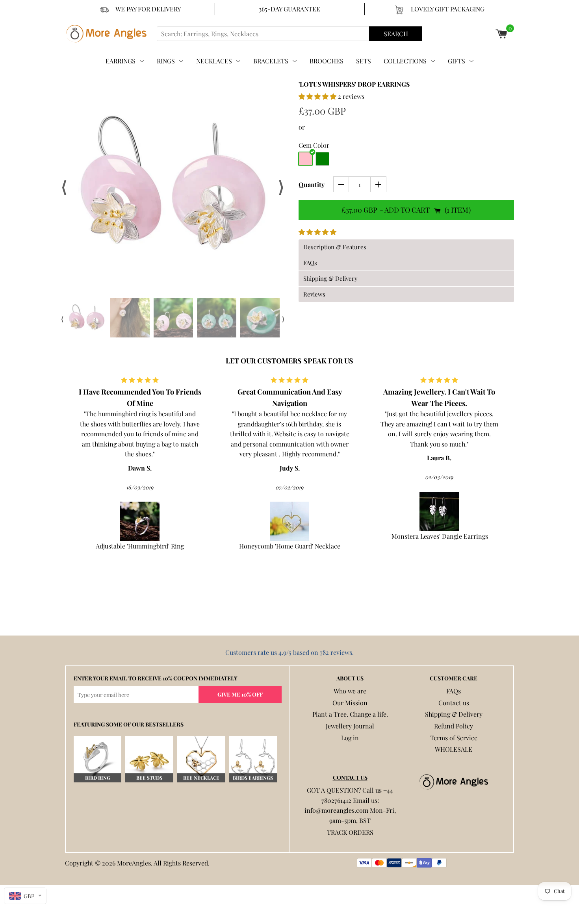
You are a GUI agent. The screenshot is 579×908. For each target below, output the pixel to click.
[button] (318, 96)
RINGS (166, 61)
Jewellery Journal (350, 726)
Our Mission (349, 703)
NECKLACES (214, 61)
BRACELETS (270, 61)
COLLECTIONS (405, 61)
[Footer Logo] (453, 782)
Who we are (350, 691)
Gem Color (314, 145)
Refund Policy (453, 726)
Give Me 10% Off (240, 694)
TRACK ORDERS (350, 832)
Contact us (453, 703)
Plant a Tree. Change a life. (350, 714)
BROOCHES (326, 61)
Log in (350, 738)
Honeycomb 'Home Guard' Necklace (289, 546)
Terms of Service (453, 738)
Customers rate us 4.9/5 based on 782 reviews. (289, 652)
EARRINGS (120, 61)
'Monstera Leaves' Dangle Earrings (439, 536)
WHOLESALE (453, 749)
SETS (363, 61)
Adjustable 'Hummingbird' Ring (140, 546)
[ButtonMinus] (341, 184)
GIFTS (456, 61)
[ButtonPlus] (378, 184)
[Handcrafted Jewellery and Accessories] (110, 34)
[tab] (406, 247)
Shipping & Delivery (453, 714)
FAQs (453, 691)
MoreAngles (134, 863)
